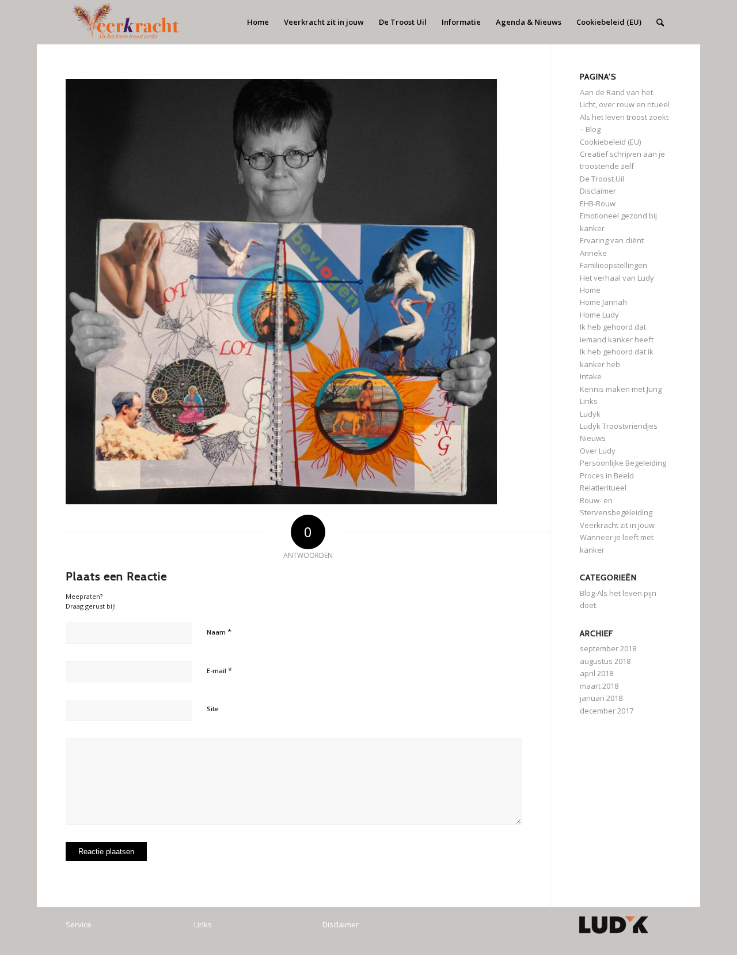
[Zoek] (660, 22)
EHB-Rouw (598, 203)
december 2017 (606, 710)
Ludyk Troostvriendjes (619, 426)
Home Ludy (599, 314)
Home (590, 290)
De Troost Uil (602, 178)
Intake (591, 376)
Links (589, 401)
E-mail (219, 670)
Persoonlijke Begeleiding (623, 463)
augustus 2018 (605, 661)
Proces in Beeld (607, 475)
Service (79, 924)
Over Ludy (598, 451)
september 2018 (608, 648)
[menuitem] (258, 22)
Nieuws (593, 438)
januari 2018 (601, 698)
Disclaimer (598, 191)
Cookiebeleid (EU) (610, 142)
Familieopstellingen (613, 265)
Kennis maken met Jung (621, 389)
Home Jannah (603, 302)
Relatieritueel (603, 487)
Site (213, 708)
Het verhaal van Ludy (617, 278)
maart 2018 (599, 686)
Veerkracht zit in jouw (617, 525)
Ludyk (590, 414)
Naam (219, 631)
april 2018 (596, 673)
